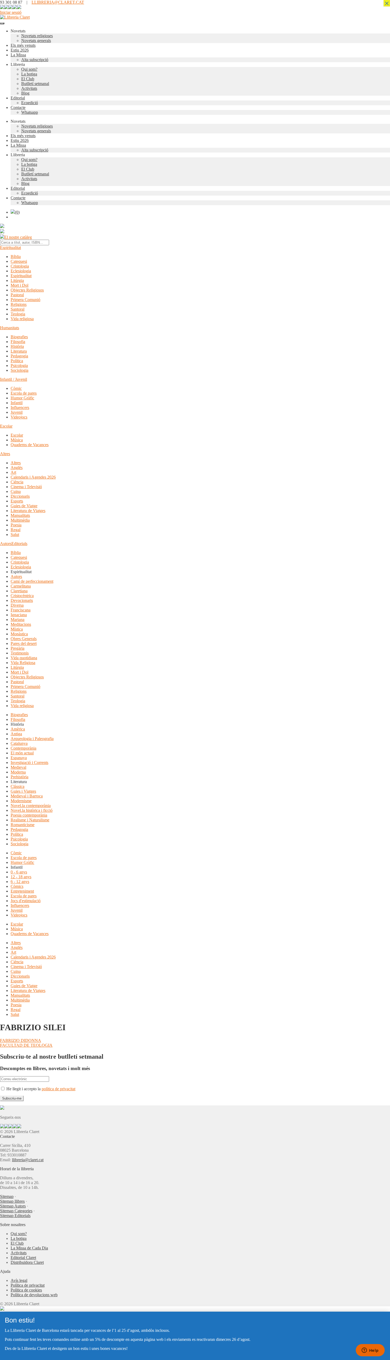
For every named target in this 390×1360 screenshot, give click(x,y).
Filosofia (18, 341)
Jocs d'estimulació (26, 900)
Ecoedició (29, 102)
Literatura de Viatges (28, 510)
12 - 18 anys (21, 877)
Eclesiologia (21, 271)
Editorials (19, 543)
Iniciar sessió (10, 12)
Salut (15, 534)
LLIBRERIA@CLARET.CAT (58, 2)
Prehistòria (19, 777)
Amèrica (18, 729)
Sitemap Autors (13, 1206)
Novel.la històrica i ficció (32, 810)
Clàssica (17, 786)
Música (17, 440)
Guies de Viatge (24, 506)
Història (17, 346)
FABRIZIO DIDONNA (20, 1040)
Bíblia (16, 256)
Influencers (20, 407)
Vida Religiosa (23, 662)
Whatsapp (29, 112)
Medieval (18, 767)
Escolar (6, 426)
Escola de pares (24, 393)
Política (17, 360)
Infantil (17, 402)
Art (13, 472)
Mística (17, 629)
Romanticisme (22, 824)
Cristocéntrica (22, 595)
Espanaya (19, 757)
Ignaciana (19, 615)
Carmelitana (21, 586)
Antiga (16, 734)
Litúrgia (17, 280)
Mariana (17, 619)
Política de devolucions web (34, 1295)
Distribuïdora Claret (27, 1262)
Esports (17, 501)
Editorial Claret (23, 1257)
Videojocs (19, 417)
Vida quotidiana (24, 658)
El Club (27, 79)
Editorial (18, 98)
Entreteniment (22, 891)
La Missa (18, 55)
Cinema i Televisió (26, 486)
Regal (15, 529)
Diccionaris (20, 496)
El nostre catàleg (18, 237)
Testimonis (20, 653)
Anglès (17, 467)
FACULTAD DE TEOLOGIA (26, 1045)
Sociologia (19, 370)
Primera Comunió (25, 299)
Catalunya (19, 743)
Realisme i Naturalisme (30, 820)
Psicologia (19, 365)
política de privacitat (58, 1089)
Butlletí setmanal (35, 83)
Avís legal (19, 1280)
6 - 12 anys (20, 881)
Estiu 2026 (20, 50)
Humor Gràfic (22, 398)
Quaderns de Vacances (30, 444)
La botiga (29, 74)
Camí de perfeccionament (32, 581)
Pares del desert (24, 643)
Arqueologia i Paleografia (32, 738)
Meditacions (21, 624)
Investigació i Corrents (29, 762)
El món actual (22, 753)
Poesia (16, 525)
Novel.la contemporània (31, 805)
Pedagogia (19, 356)
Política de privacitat (28, 1285)
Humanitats (9, 328)
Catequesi (19, 261)
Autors (5, 543)
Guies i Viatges (23, 791)
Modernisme (21, 801)
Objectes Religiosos (27, 290)
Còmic (16, 388)
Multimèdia (20, 520)
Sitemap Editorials (15, 1215)
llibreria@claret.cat (28, 1160)
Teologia (18, 314)
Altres (5, 453)
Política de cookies (26, 1290)
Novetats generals (36, 40)
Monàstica (19, 634)
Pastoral (17, 295)
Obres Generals (24, 638)
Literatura (19, 351)
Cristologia (20, 266)
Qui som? (29, 69)
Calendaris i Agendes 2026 (33, 477)
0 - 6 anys (19, 872)
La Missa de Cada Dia (29, 1248)
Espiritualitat (10, 247)
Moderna (18, 772)
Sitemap (7, 1196)
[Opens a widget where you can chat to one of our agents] (370, 1350)
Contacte (18, 107)
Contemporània (23, 748)
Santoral (17, 309)
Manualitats (20, 515)
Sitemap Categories (16, 1211)
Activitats (29, 88)
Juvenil (17, 412)
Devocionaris (22, 600)
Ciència (17, 482)
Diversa (17, 605)
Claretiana (19, 591)
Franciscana (21, 610)
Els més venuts (23, 45)
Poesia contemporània (29, 815)
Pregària (17, 648)
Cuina (16, 491)
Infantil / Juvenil (13, 379)
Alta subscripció (34, 59)
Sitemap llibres (12, 1201)
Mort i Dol (19, 285)
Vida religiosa (22, 318)
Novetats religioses (37, 35)
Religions (19, 304)
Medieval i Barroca (27, 796)
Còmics (17, 886)
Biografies (19, 337)
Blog (25, 93)
